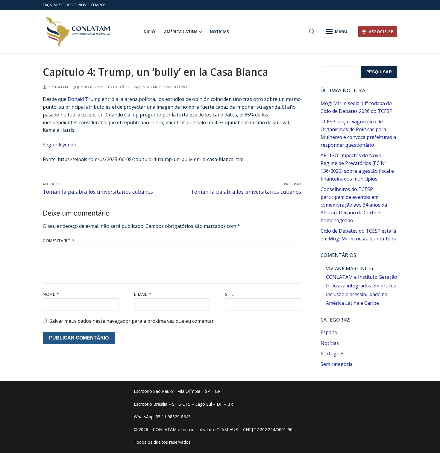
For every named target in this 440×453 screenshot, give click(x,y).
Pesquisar (379, 72)
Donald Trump (84, 99)
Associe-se (380, 31)
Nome (51, 294)
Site (229, 294)
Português (333, 353)
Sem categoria (337, 364)
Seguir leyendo (59, 144)
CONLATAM (57, 87)
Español (121, 87)
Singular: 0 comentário (162, 87)
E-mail (142, 294)
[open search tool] (312, 32)
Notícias (330, 343)
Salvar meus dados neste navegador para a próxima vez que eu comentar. (132, 321)
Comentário (58, 240)
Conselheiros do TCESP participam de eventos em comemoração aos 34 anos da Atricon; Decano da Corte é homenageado (354, 205)
